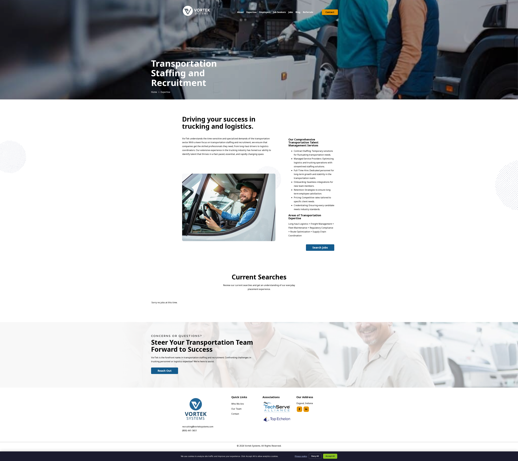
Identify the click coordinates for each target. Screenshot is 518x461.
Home (154, 92)
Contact (235, 414)
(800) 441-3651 (189, 430)
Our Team (236, 409)
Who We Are (237, 404)
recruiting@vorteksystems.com (197, 426)
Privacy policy (301, 456)
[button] (320, 247)
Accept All (330, 456)
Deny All (315, 456)
